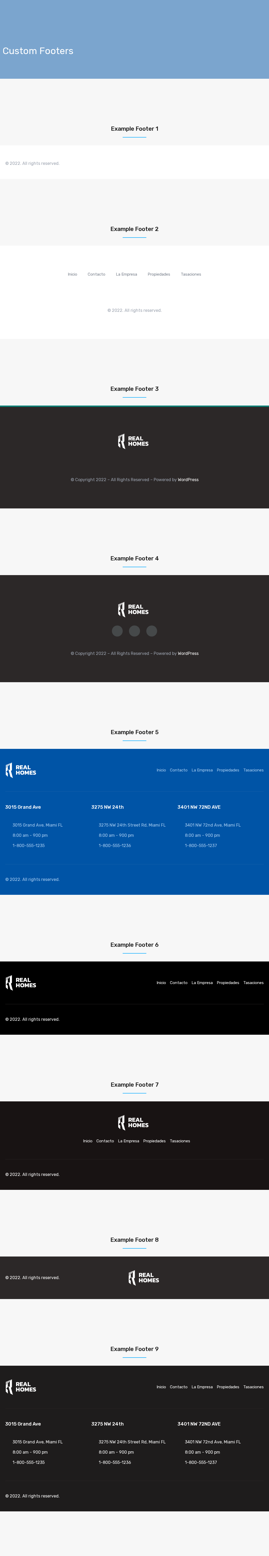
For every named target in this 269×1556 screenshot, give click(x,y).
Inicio (72, 274)
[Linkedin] (251, 163)
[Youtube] (252, 879)
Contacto (96, 274)
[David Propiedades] (133, 441)
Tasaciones (191, 274)
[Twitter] (241, 163)
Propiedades (159, 274)
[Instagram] (230, 163)
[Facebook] (220, 163)
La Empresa (126, 274)
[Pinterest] (261, 163)
